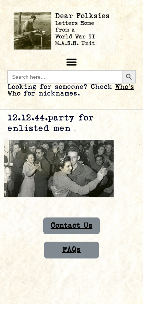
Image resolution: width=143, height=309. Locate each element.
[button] (71, 62)
